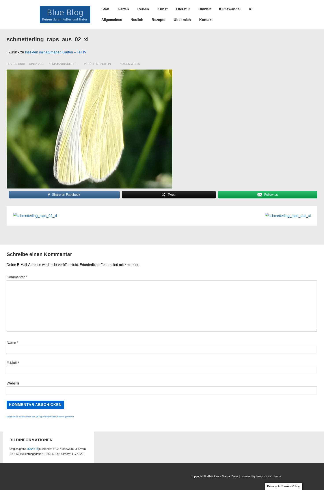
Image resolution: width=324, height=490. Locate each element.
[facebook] (43, 477)
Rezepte (158, 20)
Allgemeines (111, 20)
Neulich (136, 20)
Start (105, 9)
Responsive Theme (268, 476)
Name (11, 343)
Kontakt (205, 20)
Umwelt (204, 9)
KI (250, 9)
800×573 (32, 448)
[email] (62, 477)
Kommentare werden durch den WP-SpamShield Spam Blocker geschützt (40, 417)
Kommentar (17, 277)
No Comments (130, 64)
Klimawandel (229, 9)
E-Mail (12, 363)
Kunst (162, 9)
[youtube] (52, 477)
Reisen (143, 9)
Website (13, 383)
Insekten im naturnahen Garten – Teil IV (55, 52)
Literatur (183, 9)
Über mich (182, 20)
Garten (123, 9)
